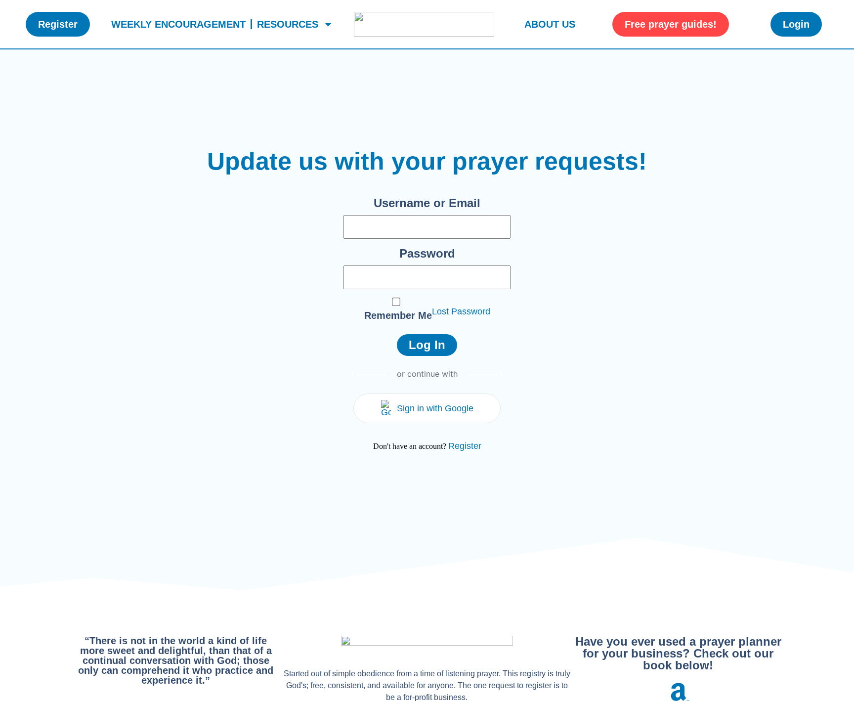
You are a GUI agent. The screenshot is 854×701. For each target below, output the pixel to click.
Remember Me (398, 315)
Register (464, 446)
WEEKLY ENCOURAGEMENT (178, 24)
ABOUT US (549, 24)
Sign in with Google (435, 408)
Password (427, 253)
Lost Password (461, 311)
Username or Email (427, 203)
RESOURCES (287, 24)
